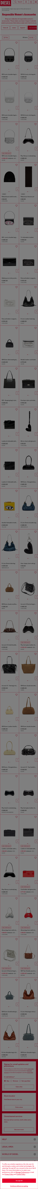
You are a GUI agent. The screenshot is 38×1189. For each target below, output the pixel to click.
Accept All (19, 1180)
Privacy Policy (9, 1174)
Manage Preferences (22, 1172)
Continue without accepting (19, 1186)
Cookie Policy (20, 1174)
